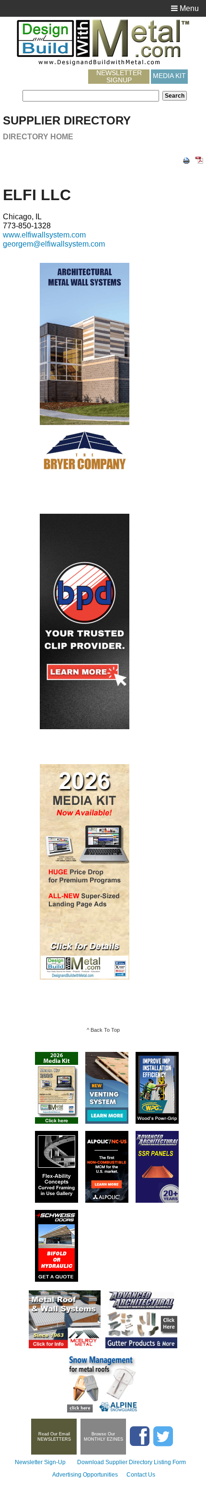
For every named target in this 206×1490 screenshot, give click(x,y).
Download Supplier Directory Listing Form (131, 1462)
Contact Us (140, 1474)
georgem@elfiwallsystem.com (54, 244)
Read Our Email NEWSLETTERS (54, 1437)
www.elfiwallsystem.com (44, 235)
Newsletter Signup (119, 76)
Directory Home (38, 137)
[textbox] (91, 96)
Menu (188, 8)
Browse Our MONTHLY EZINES (103, 1437)
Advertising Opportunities (85, 1474)
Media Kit (169, 75)
